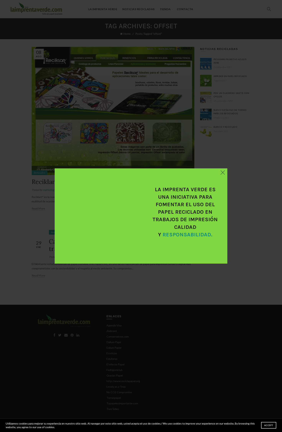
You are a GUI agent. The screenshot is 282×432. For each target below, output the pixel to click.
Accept (268, 425)
